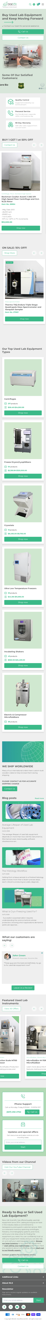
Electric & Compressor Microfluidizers (15, 716)
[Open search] (30, 4)
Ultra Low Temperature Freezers (20, 588)
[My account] (34, 4)
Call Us (24, 31)
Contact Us (23, 38)
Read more (39, 798)
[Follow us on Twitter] (11, 1307)
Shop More (9, 253)
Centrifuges (10, 399)
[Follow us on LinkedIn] (23, 1307)
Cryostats (9, 525)
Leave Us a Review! (23, 988)
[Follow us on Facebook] (4, 1307)
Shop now (23, 413)
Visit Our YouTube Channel (17, 1167)
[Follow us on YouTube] (17, 1307)
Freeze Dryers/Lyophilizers (17, 462)
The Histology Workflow (14, 871)
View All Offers (11, 1009)
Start (23, 1147)
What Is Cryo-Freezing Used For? (19, 911)
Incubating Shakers (14, 651)
